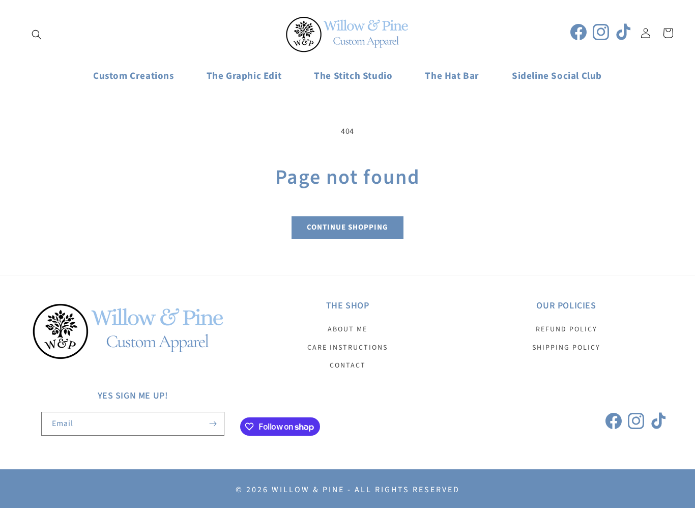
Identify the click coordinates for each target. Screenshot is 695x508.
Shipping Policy (566, 348)
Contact (348, 365)
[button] (36, 34)
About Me (347, 329)
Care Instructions (347, 348)
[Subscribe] (212, 424)
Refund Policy (566, 329)
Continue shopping (347, 227)
